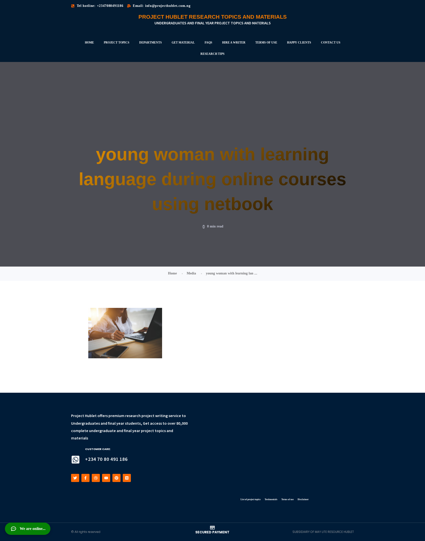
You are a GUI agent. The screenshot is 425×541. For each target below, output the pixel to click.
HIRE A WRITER (233, 42)
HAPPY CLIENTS (299, 42)
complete (79, 431)
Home (172, 273)
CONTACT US (330, 42)
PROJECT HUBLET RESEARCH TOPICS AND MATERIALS (212, 17)
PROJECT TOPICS (116, 42)
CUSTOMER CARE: (97, 449)
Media (191, 273)
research (133, 416)
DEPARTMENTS (150, 42)
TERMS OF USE (266, 42)
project (147, 416)
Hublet (91, 416)
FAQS (208, 42)
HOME (89, 42)
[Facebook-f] (85, 478)
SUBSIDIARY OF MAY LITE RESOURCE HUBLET (323, 532)
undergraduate (102, 431)
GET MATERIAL (183, 42)
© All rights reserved (85, 532)
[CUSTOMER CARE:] (75, 459)
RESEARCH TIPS (212, 54)
